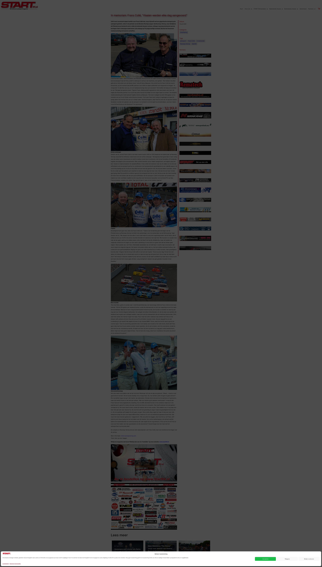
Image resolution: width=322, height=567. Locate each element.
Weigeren (287, 559)
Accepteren (265, 559)
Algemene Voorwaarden (15, 563)
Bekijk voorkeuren (309, 559)
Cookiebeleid (6, 563)
